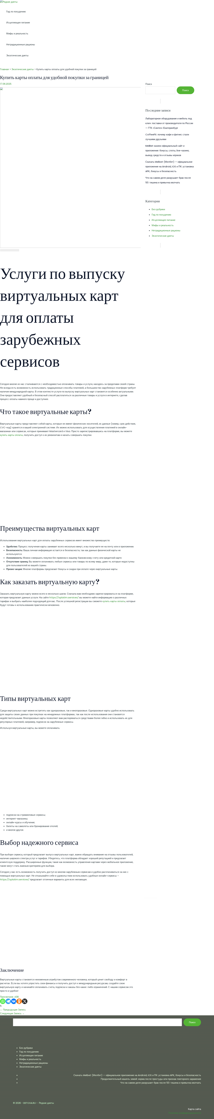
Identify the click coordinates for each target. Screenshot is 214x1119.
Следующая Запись (12, 1013)
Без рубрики (158, 209)
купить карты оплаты (11, 435)
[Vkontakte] (13, 1001)
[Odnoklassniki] (19, 1001)
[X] (24, 1001)
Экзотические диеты (17, 55)
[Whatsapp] (2, 1001)
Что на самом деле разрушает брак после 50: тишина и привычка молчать (160, 1082)
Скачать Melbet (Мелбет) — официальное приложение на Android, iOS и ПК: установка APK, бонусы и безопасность (169, 166)
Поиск (148, 84)
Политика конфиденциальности (184, 1112)
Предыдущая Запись (13, 1009)
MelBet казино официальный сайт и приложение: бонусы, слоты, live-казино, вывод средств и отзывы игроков (167, 150)
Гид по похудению (16, 11)
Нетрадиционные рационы (20, 44)
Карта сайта (194, 1109)
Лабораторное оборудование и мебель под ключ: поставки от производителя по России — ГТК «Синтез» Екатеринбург (169, 123)
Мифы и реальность (17, 33)
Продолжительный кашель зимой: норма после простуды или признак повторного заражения (151, 1079)
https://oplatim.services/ (64, 597)
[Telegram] (8, 1001)
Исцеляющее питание (18, 22)
